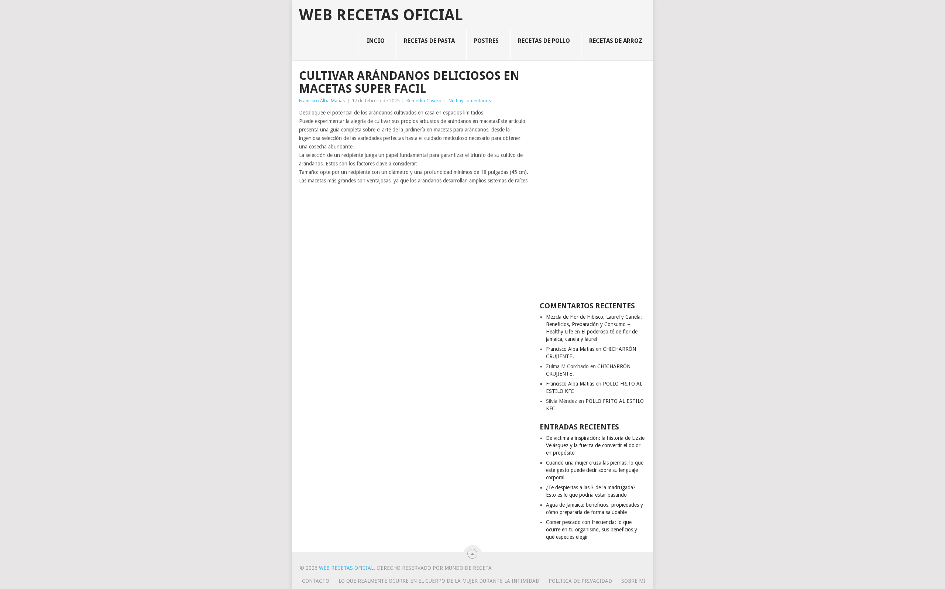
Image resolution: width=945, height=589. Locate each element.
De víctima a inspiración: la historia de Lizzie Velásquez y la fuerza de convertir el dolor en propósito (595, 445)
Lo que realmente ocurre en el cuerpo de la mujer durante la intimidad (439, 581)
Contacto (315, 581)
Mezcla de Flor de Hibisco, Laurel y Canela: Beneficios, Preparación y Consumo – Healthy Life (594, 324)
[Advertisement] (593, 180)
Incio (376, 40)
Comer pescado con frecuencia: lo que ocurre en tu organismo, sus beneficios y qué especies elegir (591, 529)
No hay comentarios (470, 100)
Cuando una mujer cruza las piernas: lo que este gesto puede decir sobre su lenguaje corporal (594, 470)
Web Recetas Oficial (381, 15)
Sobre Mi (633, 581)
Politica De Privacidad (580, 581)
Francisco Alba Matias (322, 100)
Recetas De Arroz (615, 40)
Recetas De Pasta (429, 40)
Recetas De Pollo (544, 40)
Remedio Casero (423, 100)
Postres (486, 40)
